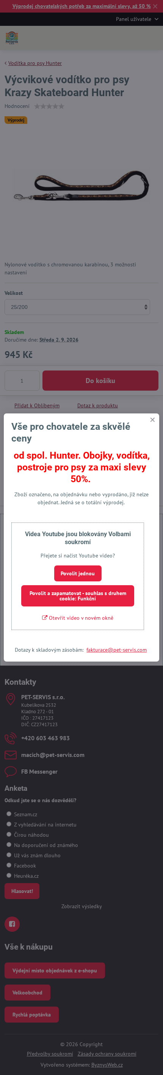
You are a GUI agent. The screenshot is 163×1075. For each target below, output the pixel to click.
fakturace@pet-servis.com (116, 649)
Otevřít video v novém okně (80, 617)
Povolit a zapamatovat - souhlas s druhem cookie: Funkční (78, 596)
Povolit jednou (78, 573)
